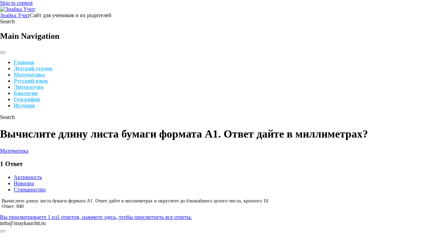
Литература (28, 87)
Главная (24, 62)
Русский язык (31, 81)
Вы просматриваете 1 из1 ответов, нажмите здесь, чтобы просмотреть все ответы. (96, 217)
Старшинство (30, 189)
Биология (26, 93)
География (27, 99)
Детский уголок (33, 68)
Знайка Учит (15, 15)
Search (7, 21)
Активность (28, 177)
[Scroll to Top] (2, 231)
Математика (29, 75)
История (24, 105)
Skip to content (16, 3)
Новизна (24, 183)
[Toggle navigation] (2, 52)
